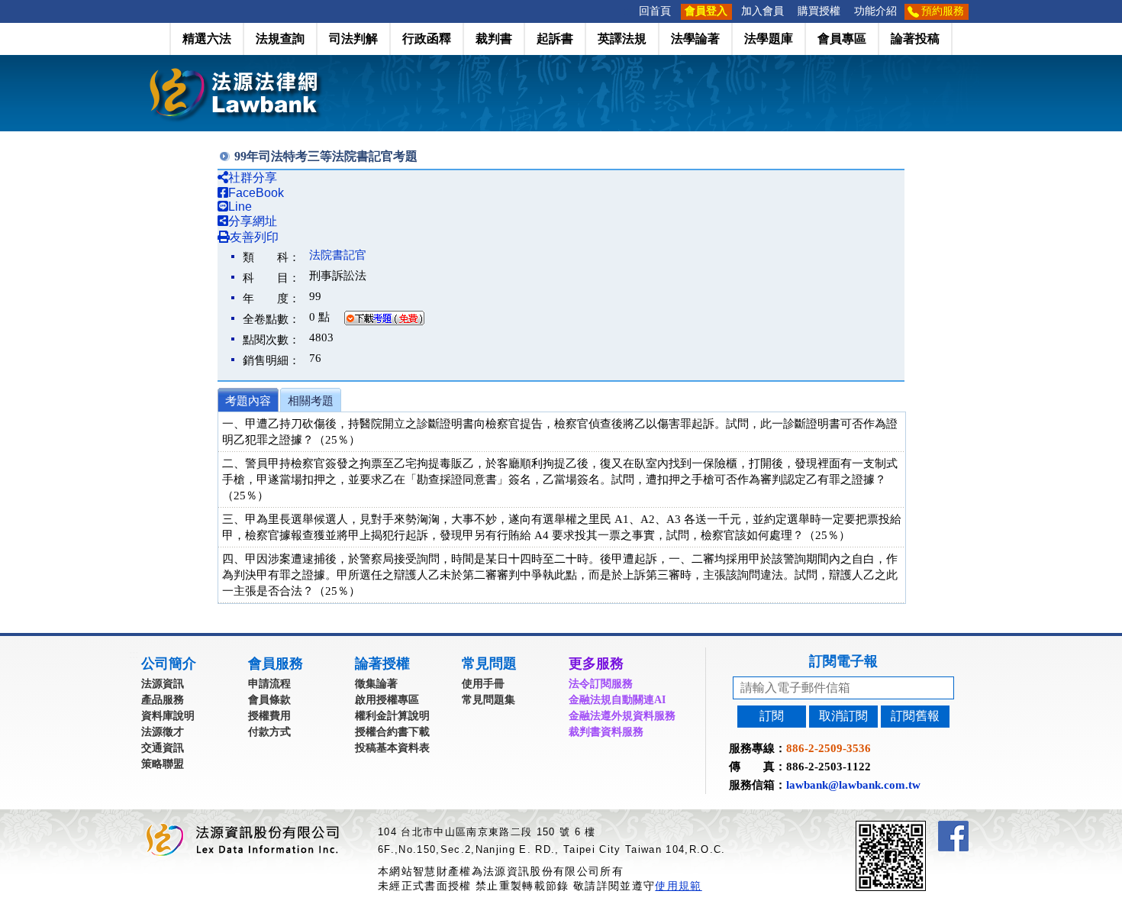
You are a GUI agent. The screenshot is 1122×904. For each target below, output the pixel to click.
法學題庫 (768, 38)
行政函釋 (426, 38)
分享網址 (252, 221)
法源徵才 (162, 732)
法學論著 (695, 38)
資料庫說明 (168, 716)
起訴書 (555, 38)
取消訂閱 (843, 715)
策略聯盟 (162, 764)
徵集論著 (376, 683)
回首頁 (655, 11)
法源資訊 (162, 683)
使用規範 (678, 886)
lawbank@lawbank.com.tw (853, 785)
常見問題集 (488, 699)
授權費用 (269, 716)
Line (240, 206)
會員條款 (269, 699)
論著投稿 (915, 38)
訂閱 (771, 715)
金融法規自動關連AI (617, 699)
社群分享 (252, 177)
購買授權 (819, 11)
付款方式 (269, 732)
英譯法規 (622, 38)
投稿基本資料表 (392, 748)
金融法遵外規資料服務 (622, 716)
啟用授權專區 (387, 699)
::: (627, 11)
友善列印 (254, 237)
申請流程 (269, 683)
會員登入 (706, 11)
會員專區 (841, 38)
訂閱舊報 (915, 715)
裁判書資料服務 (606, 732)
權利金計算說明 (392, 716)
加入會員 (762, 11)
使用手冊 (483, 683)
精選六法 (206, 38)
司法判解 (353, 38)
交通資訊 (162, 748)
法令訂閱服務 (601, 683)
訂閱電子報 (843, 661)
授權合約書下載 (392, 732)
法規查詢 (280, 38)
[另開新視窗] (918, 827)
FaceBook (256, 192)
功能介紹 (875, 11)
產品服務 (162, 699)
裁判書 (494, 38)
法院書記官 (337, 255)
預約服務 (942, 11)
